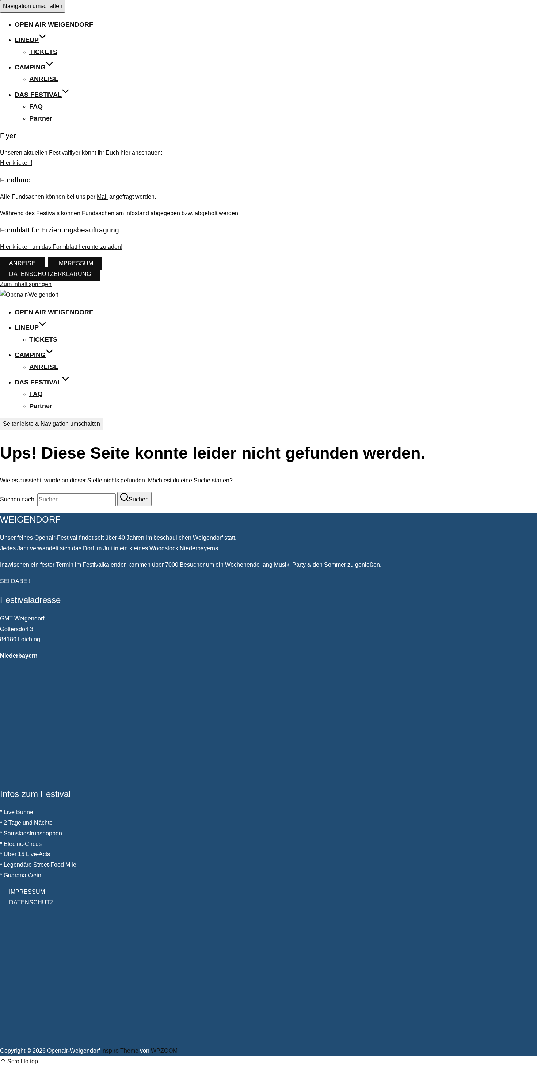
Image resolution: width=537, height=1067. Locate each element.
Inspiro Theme (119, 1051)
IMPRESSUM (75, 263)
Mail (102, 197)
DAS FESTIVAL (38, 94)
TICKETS (43, 52)
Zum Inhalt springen (26, 284)
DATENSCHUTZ (31, 902)
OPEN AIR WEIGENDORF (54, 24)
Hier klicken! (16, 163)
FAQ (36, 106)
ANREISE (43, 79)
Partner (40, 118)
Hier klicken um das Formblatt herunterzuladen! (61, 247)
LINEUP (27, 39)
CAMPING (30, 67)
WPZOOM (164, 1051)
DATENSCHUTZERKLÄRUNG (50, 274)
